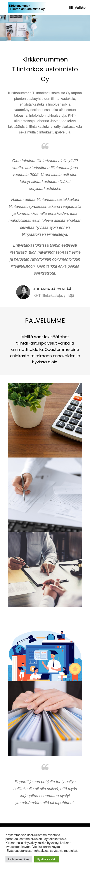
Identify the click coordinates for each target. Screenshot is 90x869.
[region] (45, 28)
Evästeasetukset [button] (18, 859)
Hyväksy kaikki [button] (46, 859)
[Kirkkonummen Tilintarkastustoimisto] (26, 7)
